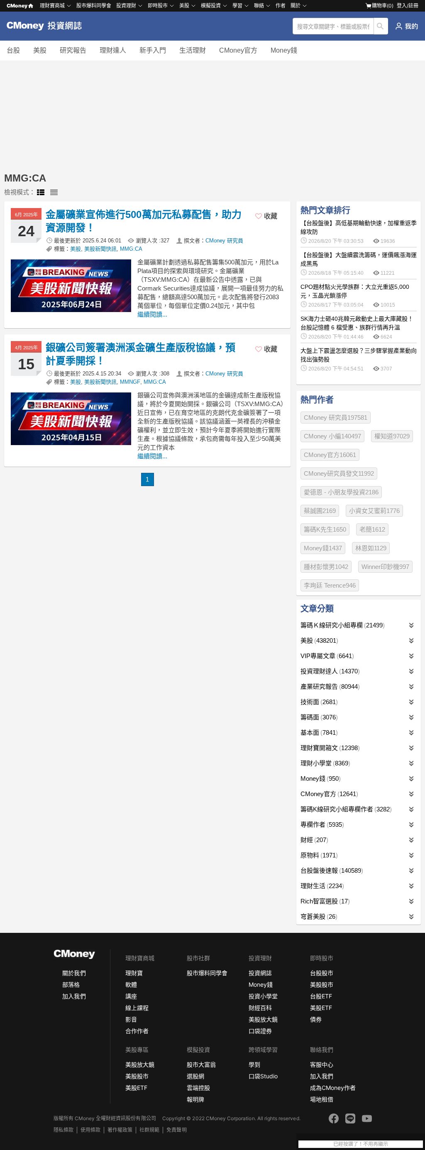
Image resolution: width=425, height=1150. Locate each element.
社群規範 (149, 1130)
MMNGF (130, 382)
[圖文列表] (40, 193)
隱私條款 (63, 1130)
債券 (316, 1019)
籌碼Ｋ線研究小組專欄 (341, 625)
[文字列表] (54, 193)
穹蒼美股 (317, 916)
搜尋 (381, 26)
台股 (13, 50)
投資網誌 (260, 972)
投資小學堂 (263, 996)
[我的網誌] (406, 26)
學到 (254, 1064)
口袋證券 (260, 1030)
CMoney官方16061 (330, 454)
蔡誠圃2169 (320, 510)
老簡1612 (372, 529)
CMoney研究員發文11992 (339, 473)
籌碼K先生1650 (325, 529)
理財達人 (113, 50)
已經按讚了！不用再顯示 (360, 1144)
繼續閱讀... (152, 314)
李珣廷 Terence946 (330, 585)
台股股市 (321, 972)
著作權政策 (119, 1130)
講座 (131, 996)
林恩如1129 (370, 548)
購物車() (382, 5)
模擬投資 (211, 5)
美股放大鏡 (263, 1019)
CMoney (17, 5)
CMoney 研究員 (224, 240)
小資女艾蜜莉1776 (374, 510)
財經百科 (260, 1007)
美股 (39, 50)
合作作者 (137, 1030)
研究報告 (73, 50)
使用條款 (90, 1130)
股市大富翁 (201, 1064)
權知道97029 (392, 436)
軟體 (131, 984)
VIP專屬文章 (326, 655)
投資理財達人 (329, 671)
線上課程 (137, 1007)
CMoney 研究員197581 (335, 417)
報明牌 (195, 1099)
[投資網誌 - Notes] (48, 26)
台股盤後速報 (330, 870)
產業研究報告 (329, 686)
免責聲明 (176, 1130)
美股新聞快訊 (100, 249)
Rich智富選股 (324, 901)
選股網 (195, 1076)
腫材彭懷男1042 (326, 566)
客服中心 (321, 1064)
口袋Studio (263, 1076)
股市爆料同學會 (93, 5)
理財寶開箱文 (329, 747)
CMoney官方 (238, 50)
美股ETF (321, 1007)
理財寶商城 (52, 5)
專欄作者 (321, 824)
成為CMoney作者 (333, 1087)
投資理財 (126, 5)
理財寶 (134, 972)
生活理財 (192, 50)
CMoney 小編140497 (332, 436)
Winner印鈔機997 (385, 566)
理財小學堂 (324, 763)
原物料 (318, 855)
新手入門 (152, 50)
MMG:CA (131, 249)
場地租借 (321, 1099)
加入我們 (73, 996)
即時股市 (158, 5)
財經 (313, 839)
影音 (131, 1019)
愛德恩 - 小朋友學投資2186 (341, 492)
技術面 (318, 701)
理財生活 (321, 885)
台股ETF (321, 996)
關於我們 (73, 972)
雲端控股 (198, 1087)
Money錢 (284, 50)
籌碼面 (318, 717)
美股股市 (321, 984)
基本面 (318, 732)
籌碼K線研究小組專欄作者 (345, 809)
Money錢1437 (323, 548)
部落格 (71, 984)
